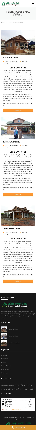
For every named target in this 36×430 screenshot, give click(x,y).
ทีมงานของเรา (6, 369)
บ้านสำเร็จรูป (22, 385)
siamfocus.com (18, 420)
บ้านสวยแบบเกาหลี (11, 385)
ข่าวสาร (4, 362)
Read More (18, 110)
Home (3, 22)
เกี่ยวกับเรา (5, 359)
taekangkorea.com (18, 418)
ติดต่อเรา (5, 373)
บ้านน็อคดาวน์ (4, 385)
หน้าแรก (5, 355)
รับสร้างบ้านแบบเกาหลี (21, 389)
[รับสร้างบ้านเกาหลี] (18, 424)
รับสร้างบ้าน (6, 64)
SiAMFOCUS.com (16, 410)
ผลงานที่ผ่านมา (6, 366)
